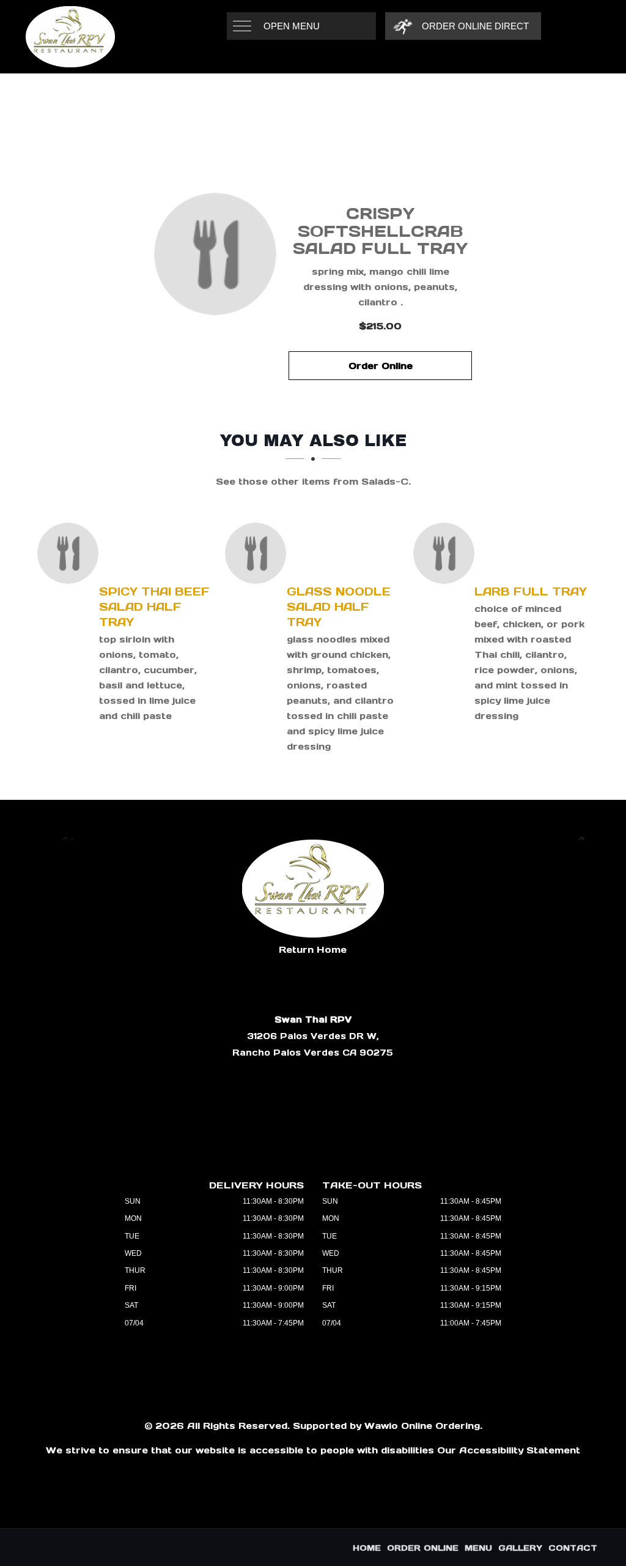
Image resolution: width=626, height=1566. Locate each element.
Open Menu (291, 26)
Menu (478, 1548)
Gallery (520, 1548)
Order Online (380, 365)
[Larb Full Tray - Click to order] (447, 553)
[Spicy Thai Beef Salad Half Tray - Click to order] (71, 553)
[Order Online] (215, 254)
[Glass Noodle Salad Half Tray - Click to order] (258, 553)
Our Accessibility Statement (508, 1450)
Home (367, 1548)
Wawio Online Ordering (422, 1425)
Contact (572, 1548)
